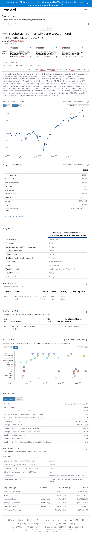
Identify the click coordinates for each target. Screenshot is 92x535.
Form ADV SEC (48, 530)
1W (85, 69)
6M (75, 69)
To (21, 65)
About (11, 520)
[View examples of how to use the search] (88, 24)
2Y (70, 69)
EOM (49, 69)
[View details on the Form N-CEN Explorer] (86, 312)
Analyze (43, 29)
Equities (27, 530)
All (58, 69)
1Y (72, 69)
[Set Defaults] (42, 38)
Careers (50, 520)
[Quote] (7, 105)
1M (82, 69)
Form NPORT (38, 531)
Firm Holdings (9, 399)
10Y (61, 69)
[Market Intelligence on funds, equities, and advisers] (10, 10)
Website (55, 531)
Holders (19, 399)
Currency (5, 62)
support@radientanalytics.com (31, 523)
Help (73, 523)
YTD (88, 69)
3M (79, 69)
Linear (15, 106)
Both (15, 348)
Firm (10, 348)
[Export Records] (88, 102)
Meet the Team (34, 520)
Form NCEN (47, 531)
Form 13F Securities (71, 530)
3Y (67, 69)
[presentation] (10, 52)
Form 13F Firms (59, 530)
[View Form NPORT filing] (86, 449)
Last (53, 69)
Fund (5, 348)
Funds (22, 530)
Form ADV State (37, 530)
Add (50, 29)
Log (19, 106)
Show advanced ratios (14, 216)
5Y (64, 69)
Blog (20, 520)
